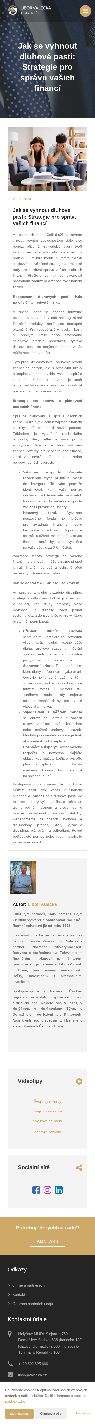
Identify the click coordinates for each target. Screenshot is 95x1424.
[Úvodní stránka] (29, 11)
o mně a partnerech (28, 1285)
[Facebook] (36, 1192)
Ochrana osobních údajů (32, 1303)
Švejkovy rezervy (47, 1101)
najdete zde (14, 1401)
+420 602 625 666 (33, 1364)
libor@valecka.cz (32, 1375)
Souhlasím (19, 1414)
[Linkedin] (59, 1192)
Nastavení (83, 1413)
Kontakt (47, 1241)
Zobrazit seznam (47, 1132)
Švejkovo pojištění (47, 1121)
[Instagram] (47, 1192)
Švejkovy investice (47, 1111)
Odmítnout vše (51, 1413)
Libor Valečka (42, 904)
